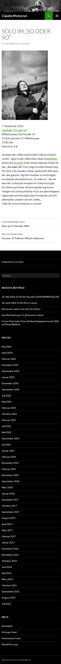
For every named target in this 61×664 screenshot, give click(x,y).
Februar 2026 (9, 358)
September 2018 (10, 481)
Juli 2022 (6, 426)
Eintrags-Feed (9, 632)
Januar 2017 (8, 542)
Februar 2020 (9, 456)
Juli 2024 (6, 395)
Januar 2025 (8, 377)
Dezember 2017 (10, 499)
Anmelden (7, 626)
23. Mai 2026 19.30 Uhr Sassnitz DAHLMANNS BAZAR (30, 296)
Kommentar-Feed (11, 638)
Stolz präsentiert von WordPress (16, 660)
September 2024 (10, 389)
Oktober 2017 (9, 505)
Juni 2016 (7, 567)
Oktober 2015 (9, 585)
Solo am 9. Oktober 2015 (15, 224)
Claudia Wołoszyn (14, 16)
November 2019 (10, 462)
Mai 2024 (6, 401)
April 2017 (7, 524)
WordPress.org (10, 644)
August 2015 (9, 597)
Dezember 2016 (10, 548)
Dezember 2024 (10, 383)
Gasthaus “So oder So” (14, 130)
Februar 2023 (9, 420)
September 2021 (10, 438)
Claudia (25, 43)
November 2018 (10, 475)
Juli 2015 (6, 603)
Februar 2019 (9, 469)
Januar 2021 (8, 450)
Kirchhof (18, 162)
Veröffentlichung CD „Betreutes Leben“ (23, 315)
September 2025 (10, 371)
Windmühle (50, 158)
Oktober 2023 (9, 413)
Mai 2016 (6, 573)
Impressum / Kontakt (13, 262)
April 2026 (7, 352)
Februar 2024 (9, 407)
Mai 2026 (6, 346)
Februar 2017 (9, 536)
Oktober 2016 (9, 560)
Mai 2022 (6, 432)
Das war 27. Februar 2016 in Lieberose (23, 236)
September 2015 (10, 591)
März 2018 (7, 487)
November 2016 (10, 554)
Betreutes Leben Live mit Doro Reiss (21, 309)
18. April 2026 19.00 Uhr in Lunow (19, 302)
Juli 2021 (6, 444)
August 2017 (9, 518)
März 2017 (7, 530)
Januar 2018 (8, 493)
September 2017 (10, 511)
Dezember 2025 (10, 364)
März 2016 (7, 579)
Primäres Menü (57, 16)
